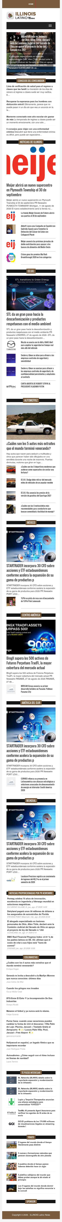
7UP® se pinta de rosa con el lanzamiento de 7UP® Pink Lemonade (37, 600)
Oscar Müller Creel (14, 991)
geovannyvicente (13, 1036)
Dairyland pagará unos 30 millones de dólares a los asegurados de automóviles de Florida (30, 913)
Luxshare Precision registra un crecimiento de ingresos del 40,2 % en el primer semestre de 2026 (38, 879)
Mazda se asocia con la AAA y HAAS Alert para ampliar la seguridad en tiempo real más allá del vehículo (37, 345)
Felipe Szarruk (12, 1014)
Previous (11, 38)
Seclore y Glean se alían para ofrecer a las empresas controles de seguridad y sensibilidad (37, 358)
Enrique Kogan (12, 969)
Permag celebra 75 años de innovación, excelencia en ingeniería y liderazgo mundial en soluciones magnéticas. (30, 901)
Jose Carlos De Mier (15, 982)
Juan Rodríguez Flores (15, 1049)
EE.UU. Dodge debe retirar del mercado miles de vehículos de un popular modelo (37, 481)
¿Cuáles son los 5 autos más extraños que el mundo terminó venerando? (30, 446)
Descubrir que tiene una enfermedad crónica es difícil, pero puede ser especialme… (30, 131)
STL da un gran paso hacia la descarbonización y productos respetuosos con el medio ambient (28, 319)
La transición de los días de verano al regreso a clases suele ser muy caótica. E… (29, 90)
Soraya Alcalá (12, 1004)
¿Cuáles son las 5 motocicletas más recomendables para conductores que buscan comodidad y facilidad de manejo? (38, 508)
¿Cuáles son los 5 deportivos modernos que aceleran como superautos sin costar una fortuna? (38, 469)
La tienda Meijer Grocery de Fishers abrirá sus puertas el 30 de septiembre (37, 214)
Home (31, 4)
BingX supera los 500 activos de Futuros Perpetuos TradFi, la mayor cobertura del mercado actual (29, 663)
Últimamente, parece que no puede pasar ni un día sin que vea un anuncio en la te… (29, 105)
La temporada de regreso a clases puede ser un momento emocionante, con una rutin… (30, 119)
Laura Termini (12, 1061)
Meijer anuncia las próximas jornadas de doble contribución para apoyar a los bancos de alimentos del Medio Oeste (37, 244)
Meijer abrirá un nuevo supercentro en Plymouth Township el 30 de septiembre (29, 190)
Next (18, 38)
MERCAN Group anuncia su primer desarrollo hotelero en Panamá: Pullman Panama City (36, 688)
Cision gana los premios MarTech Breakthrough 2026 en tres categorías (36, 256)
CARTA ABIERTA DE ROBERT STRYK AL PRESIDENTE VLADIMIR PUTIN (35, 385)
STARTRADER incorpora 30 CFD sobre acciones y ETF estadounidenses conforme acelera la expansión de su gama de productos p (30, 572)
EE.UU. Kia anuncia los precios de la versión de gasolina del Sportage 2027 (36, 494)
